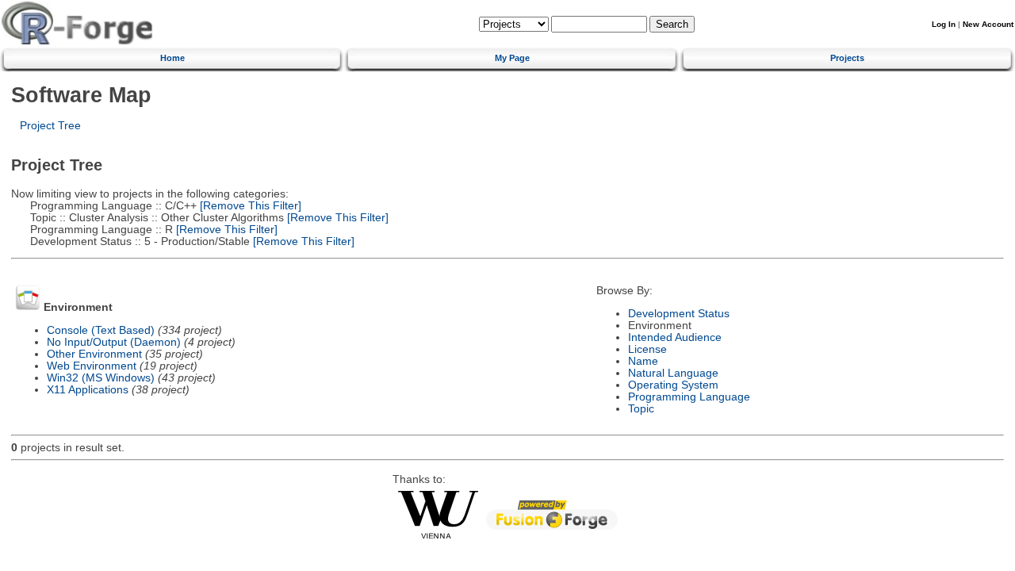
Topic (641, 409)
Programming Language (689, 397)
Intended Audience (675, 337)
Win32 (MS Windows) (101, 378)
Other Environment (94, 354)
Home (172, 58)
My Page (512, 58)
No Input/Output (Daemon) (114, 342)
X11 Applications (87, 390)
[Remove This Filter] (249, 206)
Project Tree (50, 126)
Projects (847, 58)
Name (643, 361)
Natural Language (673, 373)
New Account (988, 24)
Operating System (673, 385)
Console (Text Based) (101, 330)
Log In (944, 24)
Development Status (679, 314)
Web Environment (91, 366)
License (647, 349)
